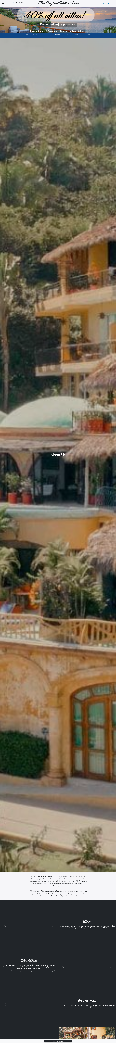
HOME (27, 34)
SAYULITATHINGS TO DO (46, 35)
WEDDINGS (66, 34)
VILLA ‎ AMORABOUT (57, 35)
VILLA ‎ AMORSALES (87, 35)
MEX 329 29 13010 (18, 4)
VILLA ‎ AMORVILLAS (36, 35)
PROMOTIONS (77, 34)
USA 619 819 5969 (19, 2)
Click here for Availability (58, 1041)
